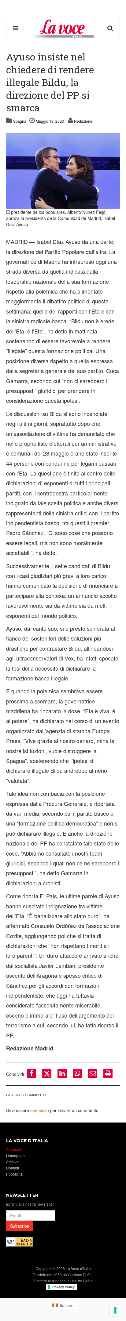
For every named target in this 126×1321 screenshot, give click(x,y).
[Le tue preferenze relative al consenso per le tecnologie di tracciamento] (115, 1310)
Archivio (13, 1161)
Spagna (19, 121)
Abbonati (13, 1149)
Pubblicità (14, 1174)
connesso (39, 1110)
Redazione (83, 121)
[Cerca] (110, 28)
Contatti (12, 1167)
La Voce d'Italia (78, 1268)
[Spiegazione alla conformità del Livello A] (19, 1241)
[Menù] (15, 28)
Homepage (15, 1155)
